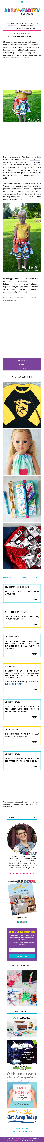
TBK (35, 1140)
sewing (22, 364)
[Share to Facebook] (18, 368)
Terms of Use (22, 1129)
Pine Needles (35, 160)
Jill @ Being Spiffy (14, 612)
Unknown (9, 637)
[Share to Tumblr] (23, 368)
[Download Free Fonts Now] (22, 1081)
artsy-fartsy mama (24, 1138)
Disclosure (11, 26)
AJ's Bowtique (28, 157)
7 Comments (22, 360)
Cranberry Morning (14, 587)
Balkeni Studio (12, 1140)
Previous (7, 577)
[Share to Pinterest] (25, 368)
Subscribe (22, 956)
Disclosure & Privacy (22, 1131)
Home (23, 577)
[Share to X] (21, 368)
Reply (34, 600)
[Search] (34, 817)
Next (38, 577)
